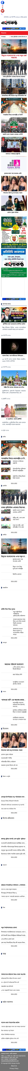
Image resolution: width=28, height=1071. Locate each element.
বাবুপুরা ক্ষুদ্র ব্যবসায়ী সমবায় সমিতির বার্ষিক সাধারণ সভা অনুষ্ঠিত (14, 866)
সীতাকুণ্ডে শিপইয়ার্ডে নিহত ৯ (9, 910)
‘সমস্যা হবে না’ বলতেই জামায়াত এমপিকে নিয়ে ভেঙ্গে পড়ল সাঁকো (14, 913)
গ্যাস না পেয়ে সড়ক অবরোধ (8, 906)
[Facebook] (2, 2)
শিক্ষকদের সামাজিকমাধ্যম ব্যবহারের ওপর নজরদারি (14, 950)
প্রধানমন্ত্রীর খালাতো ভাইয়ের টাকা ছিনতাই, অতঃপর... (19, 718)
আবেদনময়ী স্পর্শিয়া (6, 771)
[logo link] (9, 22)
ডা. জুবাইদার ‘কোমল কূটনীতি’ (14, 419)
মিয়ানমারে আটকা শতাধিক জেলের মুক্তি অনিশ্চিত (14, 869)
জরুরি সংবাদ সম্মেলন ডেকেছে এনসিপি (13, 134)
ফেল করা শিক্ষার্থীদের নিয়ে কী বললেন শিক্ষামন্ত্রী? (14, 961)
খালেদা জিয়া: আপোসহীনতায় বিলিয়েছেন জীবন (14, 355)
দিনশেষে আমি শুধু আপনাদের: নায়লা (13, 193)
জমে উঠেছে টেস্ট (17, 674)
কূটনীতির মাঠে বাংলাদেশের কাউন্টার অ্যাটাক (14, 324)
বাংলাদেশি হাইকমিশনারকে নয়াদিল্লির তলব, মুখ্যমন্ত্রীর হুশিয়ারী (14, 858)
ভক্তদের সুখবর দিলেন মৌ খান (9, 779)
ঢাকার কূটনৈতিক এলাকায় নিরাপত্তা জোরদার (14, 76)
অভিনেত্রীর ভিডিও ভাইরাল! (8, 775)
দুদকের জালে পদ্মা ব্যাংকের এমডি (12, 173)
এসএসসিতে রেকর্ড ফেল (7, 957)
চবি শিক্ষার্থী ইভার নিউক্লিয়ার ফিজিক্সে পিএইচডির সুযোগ (14, 954)
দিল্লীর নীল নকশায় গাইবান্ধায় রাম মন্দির (14, 387)
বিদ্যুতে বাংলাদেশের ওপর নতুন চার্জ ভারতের (14, 56)
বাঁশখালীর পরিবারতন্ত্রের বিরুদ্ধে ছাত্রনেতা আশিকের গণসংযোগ (14, 862)
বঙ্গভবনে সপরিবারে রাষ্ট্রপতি (13, 154)
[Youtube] (2, 11)
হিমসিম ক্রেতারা (17, 574)
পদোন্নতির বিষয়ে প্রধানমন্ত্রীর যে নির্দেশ (13, 115)
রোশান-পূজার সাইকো (12, 212)
